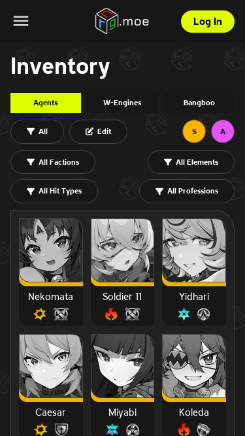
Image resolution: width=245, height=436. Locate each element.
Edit (104, 131)
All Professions (192, 190)
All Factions (59, 162)
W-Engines (122, 102)
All (43, 131)
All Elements (197, 162)
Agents (45, 102)
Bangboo (199, 102)
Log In (207, 21)
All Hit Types (60, 190)
